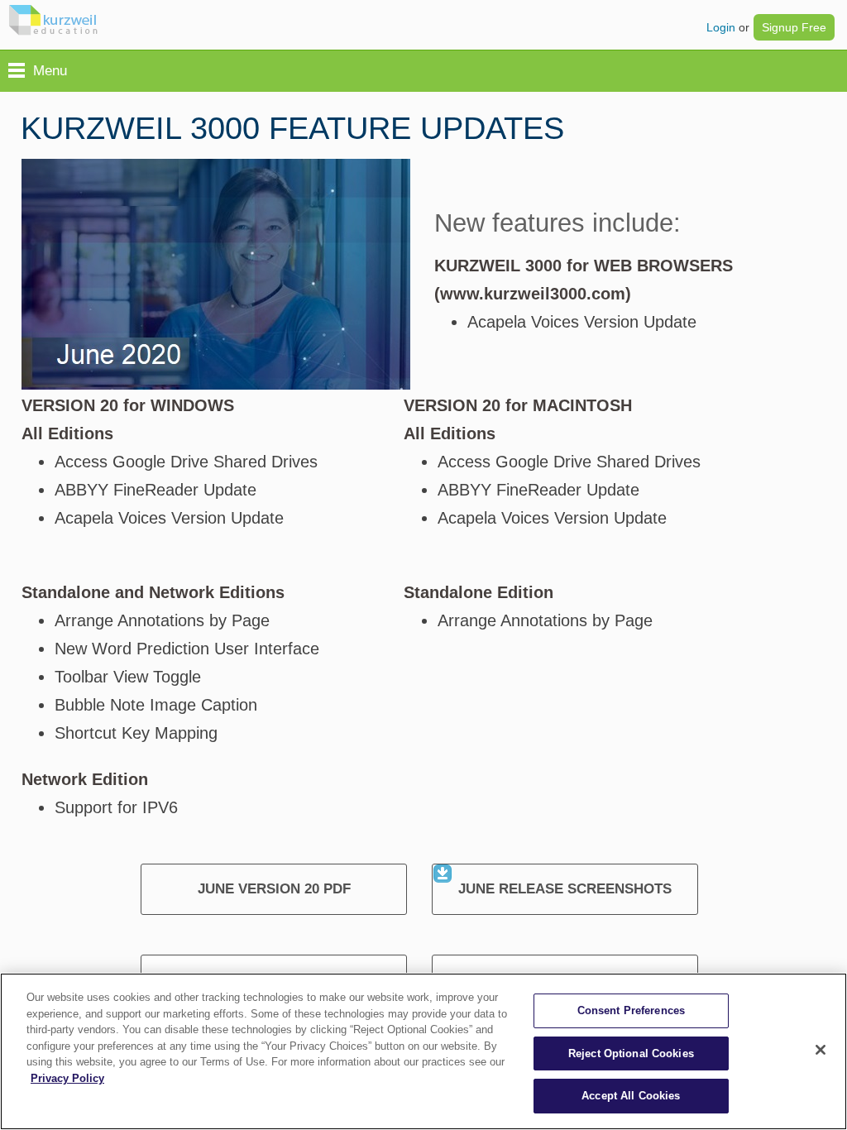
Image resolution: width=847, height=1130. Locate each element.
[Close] (820, 1050)
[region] (423, 1051)
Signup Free (794, 27)
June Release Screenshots (565, 889)
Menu (50, 71)
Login (720, 27)
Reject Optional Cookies (631, 1053)
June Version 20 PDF (274, 889)
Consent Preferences (631, 1010)
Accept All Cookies (630, 1095)
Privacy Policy (67, 1078)
